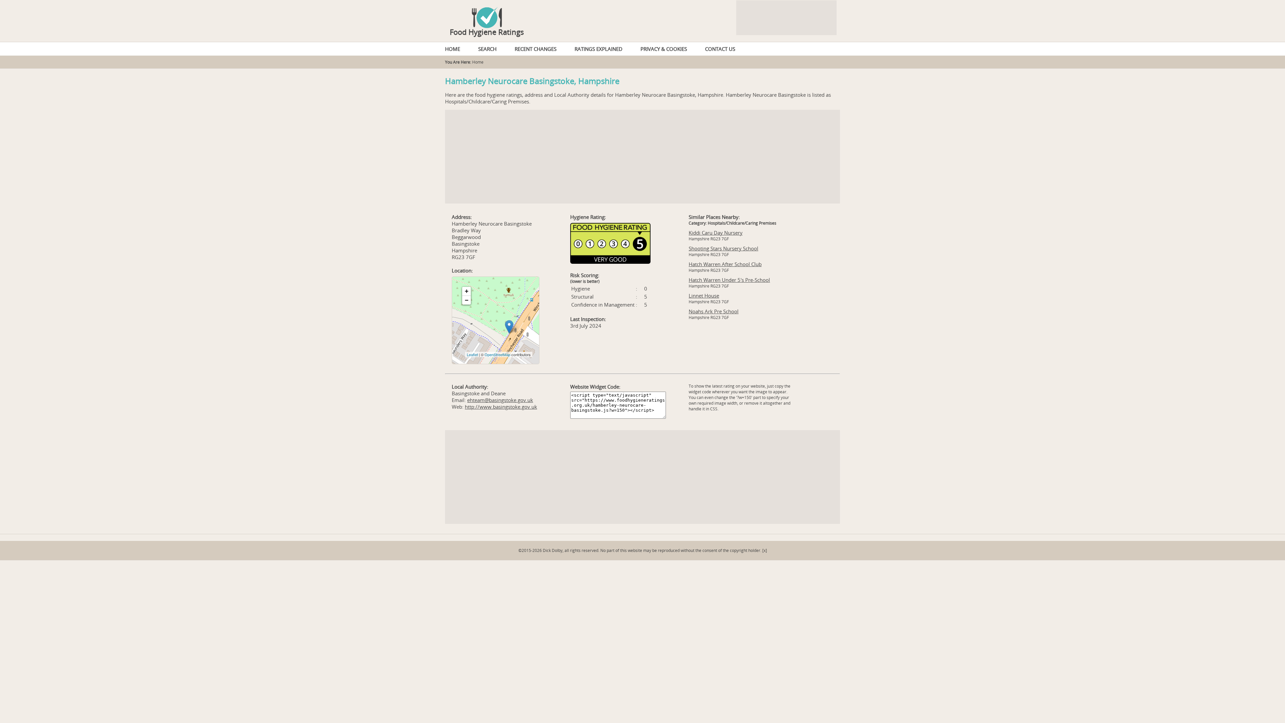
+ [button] (466, 291)
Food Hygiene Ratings (487, 32)
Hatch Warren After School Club (725, 264)
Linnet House (704, 295)
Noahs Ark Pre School (714, 311)
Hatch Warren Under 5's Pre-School (729, 279)
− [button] (466, 300)
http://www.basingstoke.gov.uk (501, 406)
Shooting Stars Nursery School (723, 248)
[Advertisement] (642, 157)
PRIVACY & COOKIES (663, 49)
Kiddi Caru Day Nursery (716, 232)
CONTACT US (720, 49)
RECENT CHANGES (535, 49)
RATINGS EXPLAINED (598, 49)
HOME (452, 49)
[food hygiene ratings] (642, 14)
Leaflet (472, 354)
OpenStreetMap (497, 354)
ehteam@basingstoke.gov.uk (500, 400)
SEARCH (487, 49)
